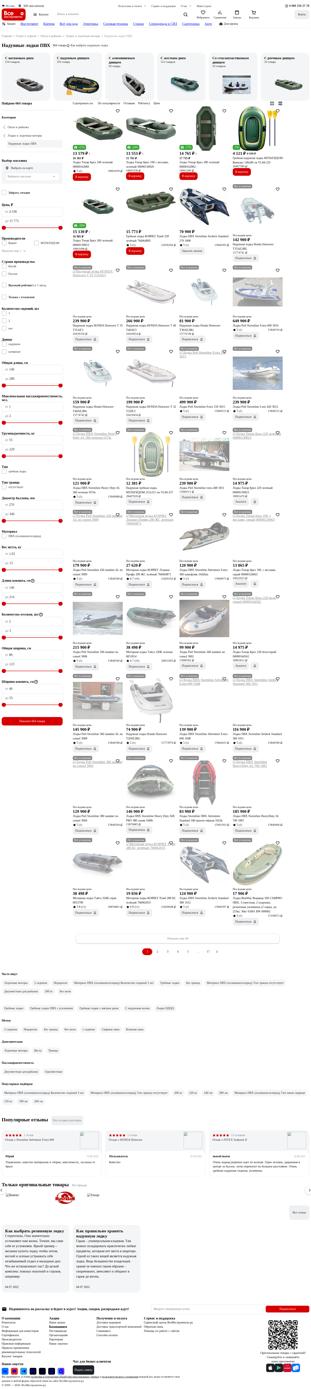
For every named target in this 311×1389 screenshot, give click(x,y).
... (198, 951)
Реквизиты (8, 1322)
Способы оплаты (107, 1335)
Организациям (58, 1335)
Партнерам (56, 1339)
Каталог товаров (12, 1356)
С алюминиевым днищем (122, 60)
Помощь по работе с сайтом (161, 1331)
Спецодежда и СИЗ (163, 24)
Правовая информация (16, 1343)
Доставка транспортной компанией (119, 1326)
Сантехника (191, 24)
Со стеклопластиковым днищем (230, 60)
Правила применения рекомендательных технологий (21, 1350)
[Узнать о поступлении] (254, 502)
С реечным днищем (279, 58)
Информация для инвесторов (20, 1331)
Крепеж (49, 24)
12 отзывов (238, 1135)
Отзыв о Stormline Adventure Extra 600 (29, 1139)
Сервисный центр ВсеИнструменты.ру (168, 1322)
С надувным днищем (73, 58)
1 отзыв (28, 1135)
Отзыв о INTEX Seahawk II (229, 1139)
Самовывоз (103, 1331)
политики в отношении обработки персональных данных (65, 1376)
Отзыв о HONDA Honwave (125, 1139)
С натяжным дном (19, 58)
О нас (5, 1326)
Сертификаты (10, 1335)
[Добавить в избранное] (117, 111)
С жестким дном (173, 58)
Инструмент (29, 24)
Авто (208, 24)
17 (208, 951)
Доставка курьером (108, 1322)
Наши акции (57, 1322)
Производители (12, 1339)
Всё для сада (69, 24)
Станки (138, 24)
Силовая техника (115, 24)
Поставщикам (58, 1331)
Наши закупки (58, 1343)
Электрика (90, 24)
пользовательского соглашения (120, 1376)
